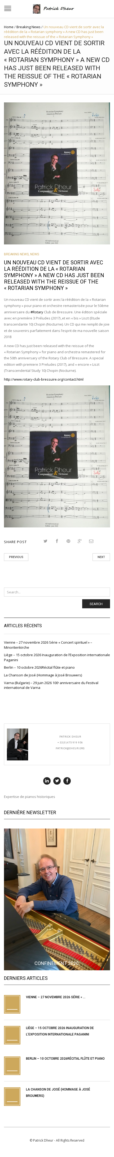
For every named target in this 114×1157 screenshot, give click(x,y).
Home (9, 26)
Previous (16, 557)
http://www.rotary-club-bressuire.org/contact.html (44, 379)
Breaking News (28, 26)
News (34, 254)
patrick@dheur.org (70, 748)
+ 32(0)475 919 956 (70, 742)
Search (96, 604)
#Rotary (36, 312)
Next (101, 557)
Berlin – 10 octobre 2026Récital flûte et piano (39, 667)
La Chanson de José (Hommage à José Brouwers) (43, 675)
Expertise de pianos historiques (29, 796)
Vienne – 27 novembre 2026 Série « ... (55, 997)
